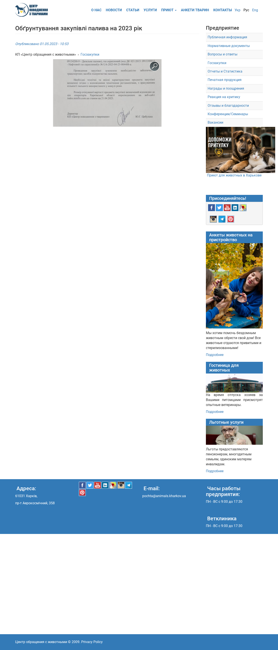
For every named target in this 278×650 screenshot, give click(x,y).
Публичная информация (227, 37)
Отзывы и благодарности (228, 105)
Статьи (132, 10)
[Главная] (33, 10)
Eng (255, 10)
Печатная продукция (225, 80)
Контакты (222, 10)
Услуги (150, 10)
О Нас (96, 10)
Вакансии (215, 122)
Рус (246, 10)
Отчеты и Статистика (225, 71)
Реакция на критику (224, 97)
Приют (167, 10)
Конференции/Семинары (228, 114)
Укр (237, 10)
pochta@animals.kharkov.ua (164, 496)
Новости (114, 10)
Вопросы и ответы (222, 54)
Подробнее (214, 355)
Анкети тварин (195, 10)
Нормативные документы (229, 46)
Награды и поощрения (226, 88)
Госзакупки (90, 54)
